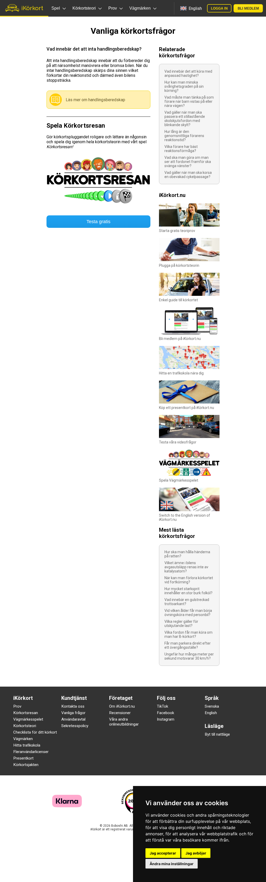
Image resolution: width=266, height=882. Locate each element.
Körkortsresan (25, 712)
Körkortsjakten (25, 764)
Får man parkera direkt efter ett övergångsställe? (187, 645)
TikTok (162, 706)
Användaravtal (73, 719)
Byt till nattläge (217, 734)
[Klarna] (67, 805)
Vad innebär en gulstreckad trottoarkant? (186, 602)
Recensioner (120, 712)
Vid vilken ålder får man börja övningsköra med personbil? (188, 612)
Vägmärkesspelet (28, 719)
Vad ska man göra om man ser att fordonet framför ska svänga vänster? (187, 161)
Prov (17, 706)
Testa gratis (98, 221)
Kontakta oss (72, 706)
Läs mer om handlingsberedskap (95, 99)
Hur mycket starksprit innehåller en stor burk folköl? (188, 591)
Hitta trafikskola (26, 745)
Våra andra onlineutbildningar (124, 722)
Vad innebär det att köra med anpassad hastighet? (188, 73)
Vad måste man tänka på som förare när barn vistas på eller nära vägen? (189, 101)
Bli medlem (248, 8)
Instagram (165, 719)
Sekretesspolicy (74, 725)
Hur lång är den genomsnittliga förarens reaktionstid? (184, 135)
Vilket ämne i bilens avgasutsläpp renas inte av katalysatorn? (186, 567)
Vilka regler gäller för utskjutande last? (181, 623)
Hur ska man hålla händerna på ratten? (187, 554)
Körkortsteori (24, 725)
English (211, 712)
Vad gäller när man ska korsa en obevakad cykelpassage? (188, 174)
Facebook (165, 712)
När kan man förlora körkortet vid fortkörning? (188, 580)
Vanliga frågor (73, 712)
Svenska (212, 706)
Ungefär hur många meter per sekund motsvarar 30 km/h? (189, 656)
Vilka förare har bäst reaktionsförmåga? (181, 149)
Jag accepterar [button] (163, 853)
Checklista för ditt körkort (35, 732)
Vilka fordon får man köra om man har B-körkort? (188, 634)
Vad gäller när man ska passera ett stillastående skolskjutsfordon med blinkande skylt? (184, 118)
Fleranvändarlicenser (31, 751)
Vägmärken (23, 738)
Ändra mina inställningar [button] (172, 864)
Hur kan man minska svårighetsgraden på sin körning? (184, 86)
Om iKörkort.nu (122, 706)
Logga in (219, 8)
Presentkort (23, 758)
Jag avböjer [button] (195, 853)
